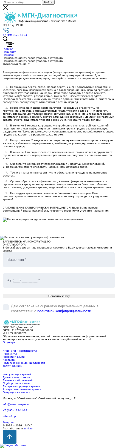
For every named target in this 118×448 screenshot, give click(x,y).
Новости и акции (14, 356)
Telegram (8, 422)
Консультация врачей (17, 374)
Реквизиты (10, 353)
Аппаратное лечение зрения (22, 389)
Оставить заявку (59, 295)
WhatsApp (9, 416)
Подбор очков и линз (16, 383)
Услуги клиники (13, 365)
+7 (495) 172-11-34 (15, 34)
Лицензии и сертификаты (20, 350)
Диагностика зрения (16, 377)
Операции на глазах (16, 392)
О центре (9, 342)
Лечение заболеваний (18, 380)
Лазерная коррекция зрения (21, 386)
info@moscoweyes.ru (16, 404)
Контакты (9, 359)
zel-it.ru (28, 428)
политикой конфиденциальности (64, 311)
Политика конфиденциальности (24, 362)
